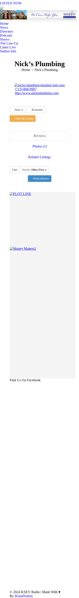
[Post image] (66, 551)
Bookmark (37, 109)
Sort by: (33, 169)
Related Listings (39, 157)
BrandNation (24, 596)
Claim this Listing (23, 118)
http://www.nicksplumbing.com (37, 93)
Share (17, 109)
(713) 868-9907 (26, 89)
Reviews (40, 136)
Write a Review (40, 178)
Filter (15, 169)
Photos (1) (39, 146)
